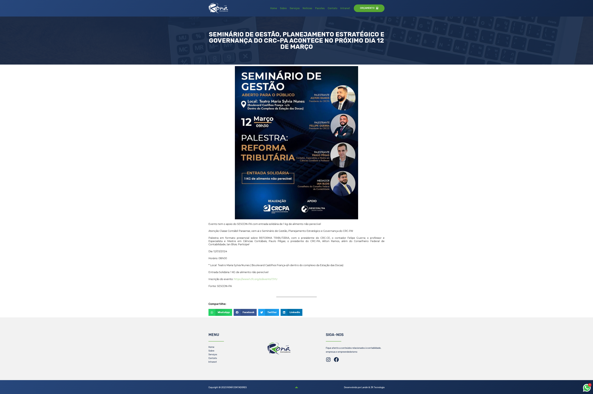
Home (273, 8)
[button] (220, 312)
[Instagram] (328, 359)
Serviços (295, 8)
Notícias (307, 8)
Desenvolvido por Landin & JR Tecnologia (364, 387)
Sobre (283, 8)
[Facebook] (336, 359)
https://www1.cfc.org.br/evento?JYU (255, 279)
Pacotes (320, 8)
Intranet (345, 8)
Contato (332, 8)
